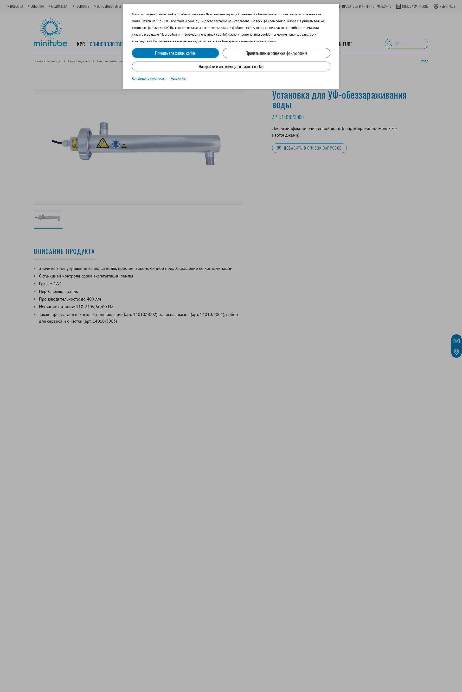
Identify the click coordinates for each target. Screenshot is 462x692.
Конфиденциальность (148, 78)
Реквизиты (178, 78)
